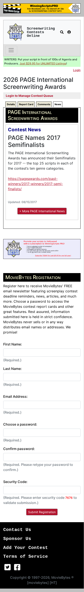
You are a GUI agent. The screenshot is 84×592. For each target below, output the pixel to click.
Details (11, 104)
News (58, 104)
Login (77, 70)
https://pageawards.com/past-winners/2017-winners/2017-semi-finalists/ (35, 183)
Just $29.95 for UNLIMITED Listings (43, 63)
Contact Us (17, 529)
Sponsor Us (17, 538)
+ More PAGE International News (42, 211)
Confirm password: (19, 449)
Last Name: (12, 368)
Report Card (26, 104)
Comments (44, 104)
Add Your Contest (25, 547)
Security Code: (15, 482)
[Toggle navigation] (11, 50)
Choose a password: (20, 424)
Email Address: (15, 396)
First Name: (12, 344)
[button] (61, 32)
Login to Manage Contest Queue (29, 95)
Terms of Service (25, 556)
